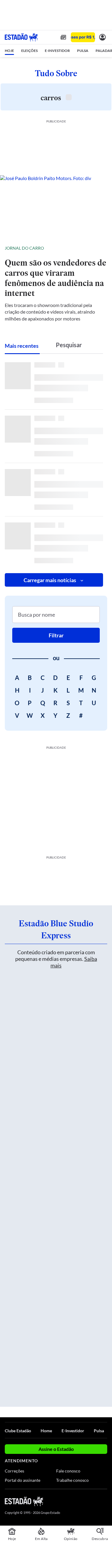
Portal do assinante (22, 1480)
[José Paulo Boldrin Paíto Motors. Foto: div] (56, 207)
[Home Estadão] (21, 37)
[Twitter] (83, 1500)
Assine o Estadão (56, 1449)
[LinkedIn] (104, 1500)
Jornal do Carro (24, 248)
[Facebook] (72, 1500)
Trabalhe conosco (72, 1480)
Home (46, 1430)
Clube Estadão (18, 1430)
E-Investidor (73, 1430)
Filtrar (56, 635)
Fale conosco (68, 1470)
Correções (14, 1470)
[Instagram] (94, 1500)
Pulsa (99, 1430)
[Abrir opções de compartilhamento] (102, 248)
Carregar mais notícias (50, 580)
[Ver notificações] (102, 37)
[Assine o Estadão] (82, 37)
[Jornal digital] (63, 37)
